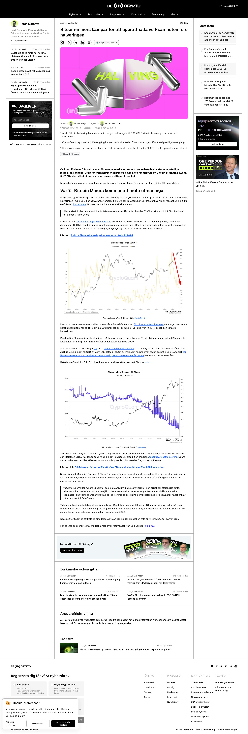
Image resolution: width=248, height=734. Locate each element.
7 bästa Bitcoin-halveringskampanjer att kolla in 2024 (102, 235)
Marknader (73, 23)
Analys (63, 23)
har (95, 348)
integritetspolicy (19, 135)
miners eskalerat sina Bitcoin (119, 348)
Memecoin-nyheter (200, 716)
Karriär (147, 697)
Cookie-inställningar (227, 729)
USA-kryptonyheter (200, 702)
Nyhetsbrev (172, 702)
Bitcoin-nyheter (198, 687)
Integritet (188, 729)
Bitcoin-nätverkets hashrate (148, 324)
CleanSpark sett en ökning (163, 456)
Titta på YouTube (204, 191)
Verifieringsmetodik (224, 682)
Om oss (147, 692)
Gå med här (43, 144)
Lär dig (170, 687)
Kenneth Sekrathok (112, 123)
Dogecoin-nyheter (200, 706)
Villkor (179, 729)
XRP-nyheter (197, 682)
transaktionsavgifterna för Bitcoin (93, 221)
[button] (29, 688)
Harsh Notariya (80, 123)
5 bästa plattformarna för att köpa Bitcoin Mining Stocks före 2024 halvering (119, 467)
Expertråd (172, 697)
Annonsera (149, 682)
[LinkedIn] (82, 42)
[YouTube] (62, 42)
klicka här (149, 525)
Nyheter (171, 682)
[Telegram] (75, 42)
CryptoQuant (141, 447)
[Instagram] (89, 42)
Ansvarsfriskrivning (205, 729)
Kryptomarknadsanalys (202, 692)
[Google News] (235, 666)
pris (147, 362)
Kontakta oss (150, 687)
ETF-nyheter (197, 721)
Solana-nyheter (198, 711)
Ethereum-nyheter (200, 697)
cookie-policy (17, 715)
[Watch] (217, 167)
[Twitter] (69, 42)
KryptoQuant (139, 318)
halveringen (79, 204)
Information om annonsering (223, 689)
